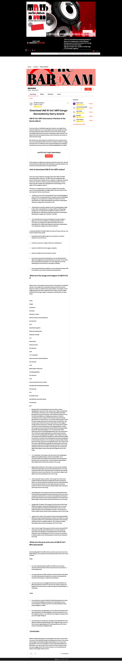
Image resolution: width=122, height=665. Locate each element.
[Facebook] (32, 50)
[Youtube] (34, 50)
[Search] (94, 27)
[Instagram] (30, 50)
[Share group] (93, 89)
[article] (49, 381)
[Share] (68, 103)
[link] (33, 94)
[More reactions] (35, 654)
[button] (26, 50)
